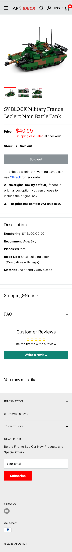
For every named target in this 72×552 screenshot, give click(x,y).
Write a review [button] (36, 355)
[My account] (49, 8)
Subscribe (18, 476)
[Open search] (41, 8)
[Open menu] (6, 8)
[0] (66, 8)
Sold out (36, 159)
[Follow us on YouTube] (7, 511)
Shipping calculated (30, 136)
